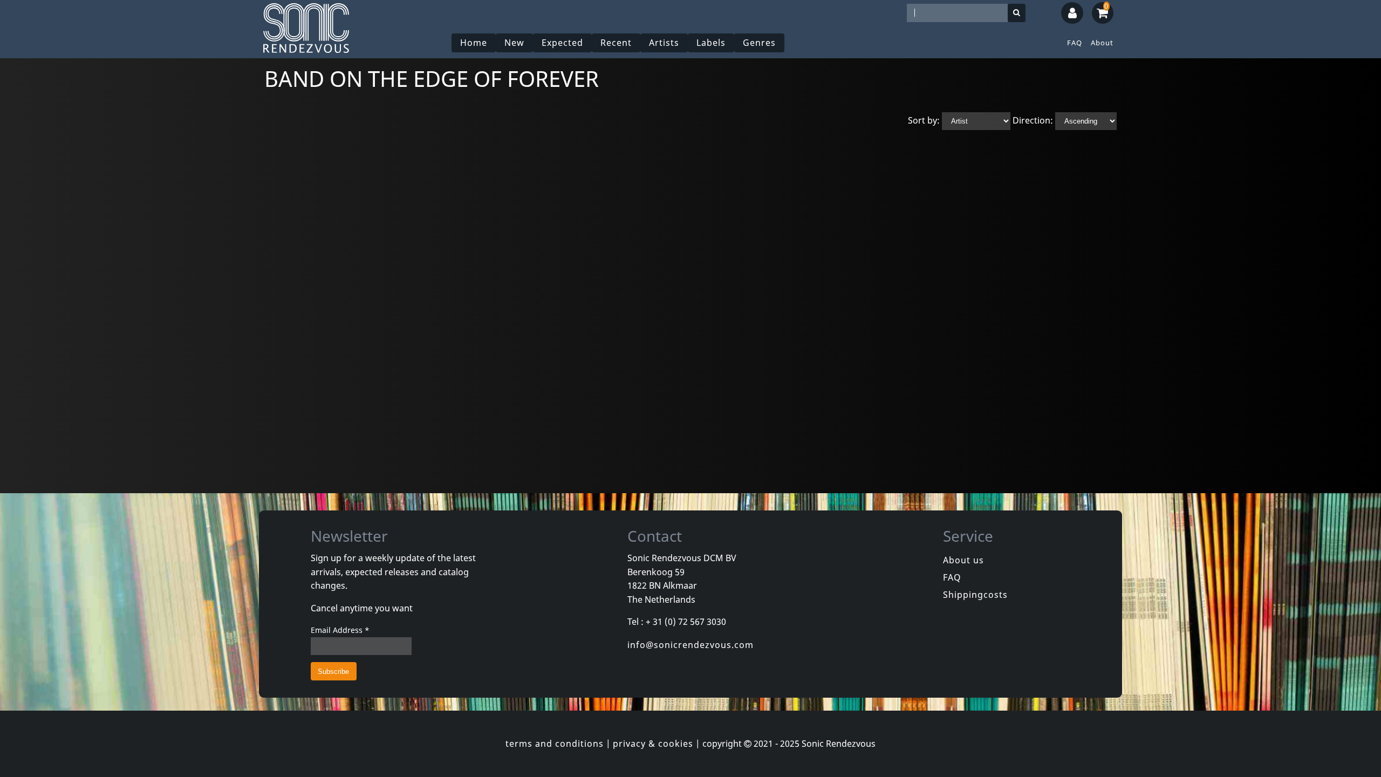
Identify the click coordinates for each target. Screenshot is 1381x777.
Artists (664, 43)
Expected (562, 43)
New (514, 43)
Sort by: (924, 120)
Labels (711, 43)
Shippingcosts (975, 595)
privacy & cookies (653, 743)
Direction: (1033, 120)
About (1102, 42)
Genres (759, 43)
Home (473, 43)
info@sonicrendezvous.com (690, 645)
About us (963, 560)
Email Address (340, 630)
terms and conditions (554, 743)
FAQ (1074, 42)
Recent (616, 43)
